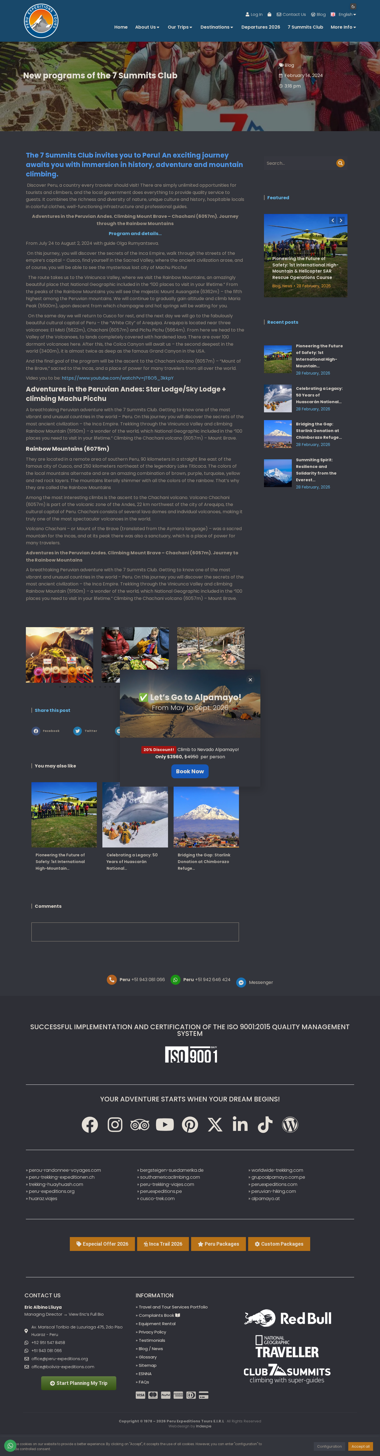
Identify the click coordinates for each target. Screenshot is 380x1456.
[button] (250, 679)
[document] (190, 728)
